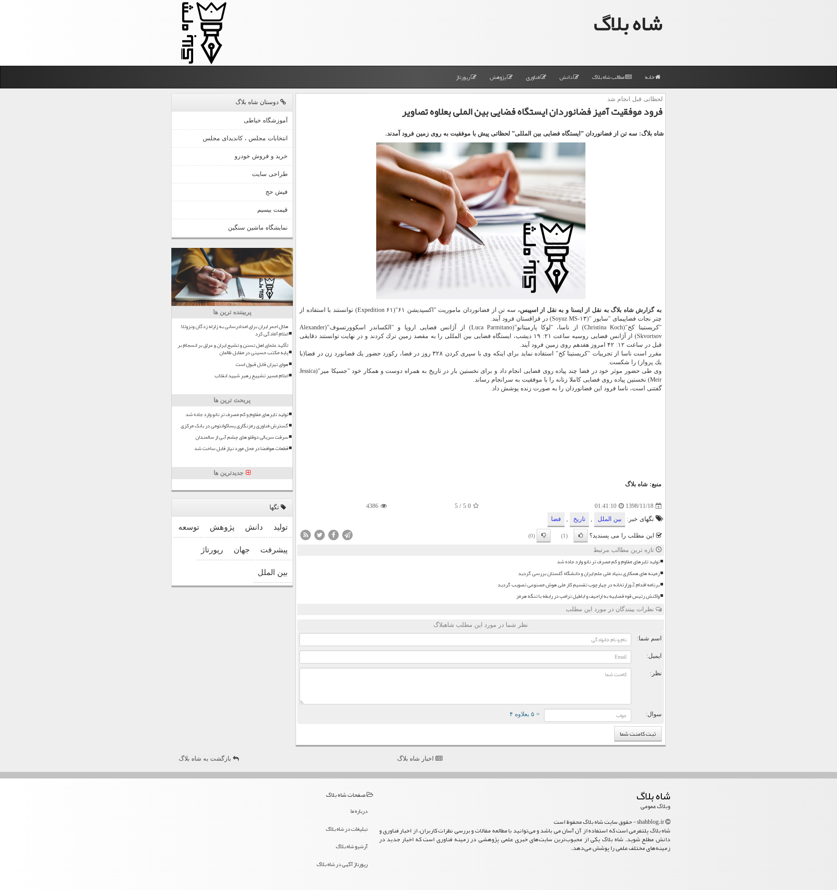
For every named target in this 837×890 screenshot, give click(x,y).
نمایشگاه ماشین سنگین (258, 227)
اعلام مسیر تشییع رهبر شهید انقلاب (251, 376)
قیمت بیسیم (272, 209)
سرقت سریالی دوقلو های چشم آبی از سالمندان (241, 437)
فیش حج (276, 192)
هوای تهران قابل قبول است (261, 364)
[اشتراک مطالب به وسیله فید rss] (305, 534)
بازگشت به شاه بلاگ (206, 758)
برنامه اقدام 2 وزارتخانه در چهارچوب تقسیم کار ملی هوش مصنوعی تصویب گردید (578, 585)
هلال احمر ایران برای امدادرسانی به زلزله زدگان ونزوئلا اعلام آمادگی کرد (234, 330)
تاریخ (579, 519)
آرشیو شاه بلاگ (351, 846)
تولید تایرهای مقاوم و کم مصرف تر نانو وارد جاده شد (608, 562)
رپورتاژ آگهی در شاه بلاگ (341, 864)
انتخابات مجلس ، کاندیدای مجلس (245, 138)
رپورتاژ (463, 77)
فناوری (533, 77)
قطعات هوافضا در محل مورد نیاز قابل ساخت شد (241, 448)
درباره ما (358, 811)
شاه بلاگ (628, 23)
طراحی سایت (270, 174)
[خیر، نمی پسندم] (544, 535)
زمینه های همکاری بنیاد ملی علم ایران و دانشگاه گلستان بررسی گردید (589, 574)
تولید (280, 527)
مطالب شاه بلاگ (608, 77)
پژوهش (498, 77)
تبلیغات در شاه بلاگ (346, 829)
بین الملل (610, 519)
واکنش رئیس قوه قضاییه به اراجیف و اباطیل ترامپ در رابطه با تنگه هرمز (588, 596)
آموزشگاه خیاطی (266, 120)
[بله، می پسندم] (581, 535)
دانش (566, 77)
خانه (650, 77)
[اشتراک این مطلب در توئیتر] (319, 534)
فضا (407, 353)
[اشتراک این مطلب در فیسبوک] (333, 534)
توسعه (188, 527)
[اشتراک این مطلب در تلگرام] (347, 534)
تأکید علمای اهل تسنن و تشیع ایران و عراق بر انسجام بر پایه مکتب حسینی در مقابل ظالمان (232, 349)
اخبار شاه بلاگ (416, 758)
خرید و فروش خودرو (261, 156)
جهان (242, 549)
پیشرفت (274, 549)
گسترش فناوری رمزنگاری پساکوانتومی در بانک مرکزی (234, 426)
